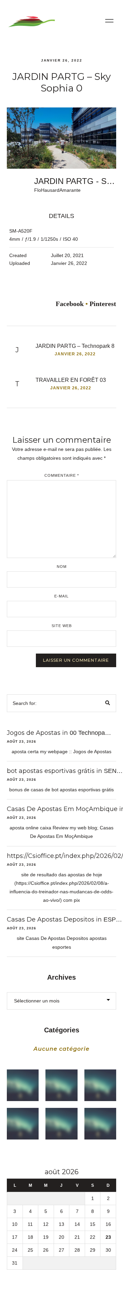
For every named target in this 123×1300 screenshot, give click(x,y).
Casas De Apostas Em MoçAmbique (62, 809)
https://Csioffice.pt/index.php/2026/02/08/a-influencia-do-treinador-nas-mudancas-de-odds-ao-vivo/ (61, 891)
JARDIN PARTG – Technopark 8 (75, 346)
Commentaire (61, 475)
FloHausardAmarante (57, 190)
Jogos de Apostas (33, 733)
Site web (62, 626)
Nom (62, 567)
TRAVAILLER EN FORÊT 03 (71, 380)
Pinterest (103, 303)
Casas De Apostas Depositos (50, 919)
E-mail (61, 596)
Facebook (70, 303)
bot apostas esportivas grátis (51, 771)
